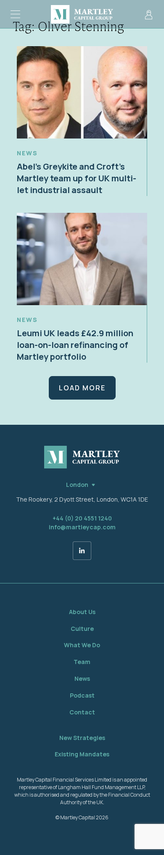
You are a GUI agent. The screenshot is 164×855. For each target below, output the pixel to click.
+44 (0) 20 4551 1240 (82, 518)
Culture (82, 629)
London (77, 485)
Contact (82, 712)
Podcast (82, 695)
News (27, 153)
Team (82, 662)
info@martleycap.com (82, 527)
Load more (82, 387)
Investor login (148, 14)
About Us (82, 612)
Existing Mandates (82, 754)
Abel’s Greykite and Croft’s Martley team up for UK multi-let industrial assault (76, 178)
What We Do (82, 645)
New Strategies (82, 738)
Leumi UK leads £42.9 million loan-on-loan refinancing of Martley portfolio (75, 344)
